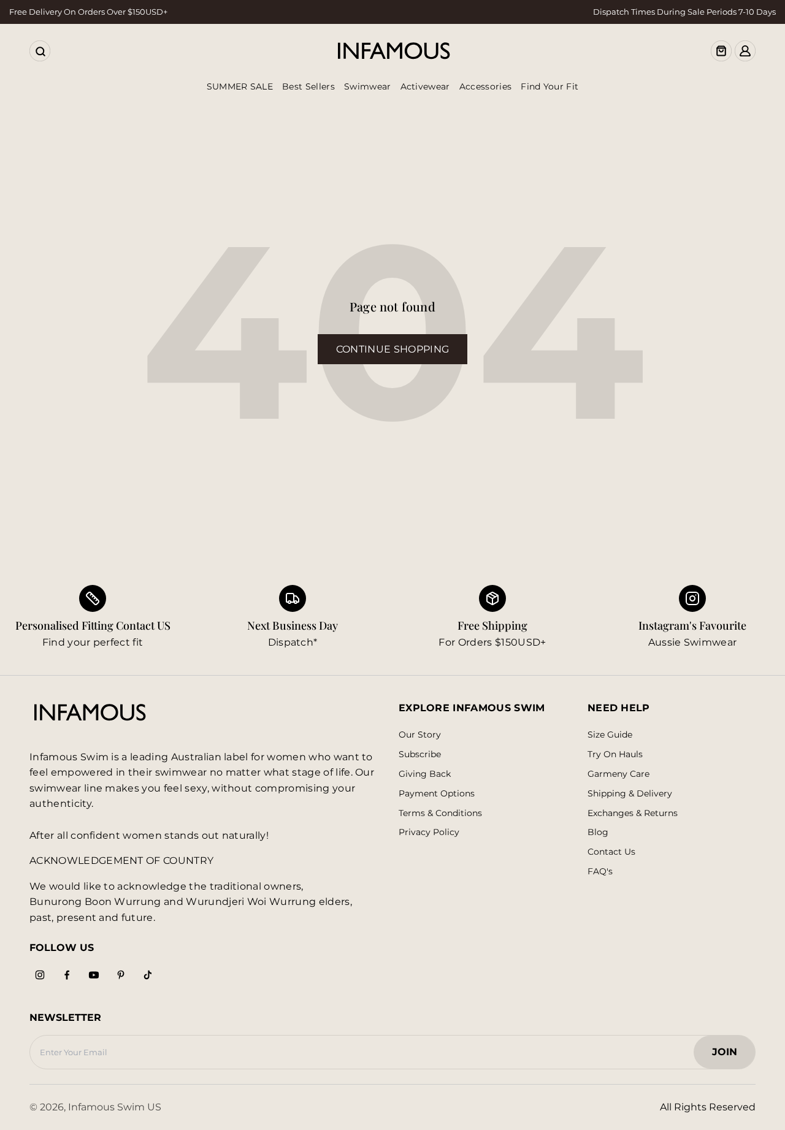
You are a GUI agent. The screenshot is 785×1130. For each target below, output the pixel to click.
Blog (598, 832)
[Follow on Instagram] (39, 974)
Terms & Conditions (440, 813)
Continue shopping (392, 349)
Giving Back (425, 774)
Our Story (420, 735)
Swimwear (367, 86)
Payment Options (437, 793)
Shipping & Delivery (630, 793)
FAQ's (600, 871)
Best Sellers (308, 86)
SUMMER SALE (240, 86)
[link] (292, 618)
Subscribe (420, 754)
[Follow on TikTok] (147, 974)
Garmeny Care (618, 774)
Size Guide (610, 735)
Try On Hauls (615, 754)
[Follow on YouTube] (93, 974)
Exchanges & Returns (633, 813)
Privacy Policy (429, 832)
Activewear (425, 86)
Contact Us (611, 852)
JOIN (730, 1055)
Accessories (485, 86)
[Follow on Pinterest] (120, 974)
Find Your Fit (549, 86)
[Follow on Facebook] (66, 974)
